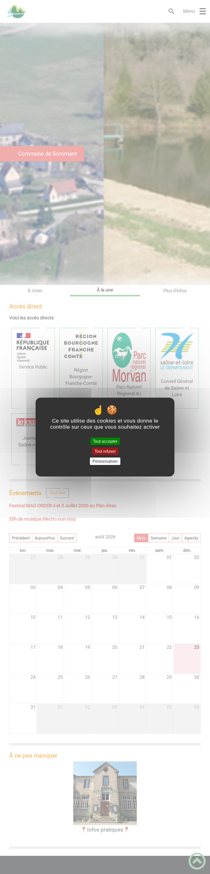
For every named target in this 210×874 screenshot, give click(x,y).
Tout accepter (105, 441)
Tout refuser (105, 451)
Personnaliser (105, 461)
